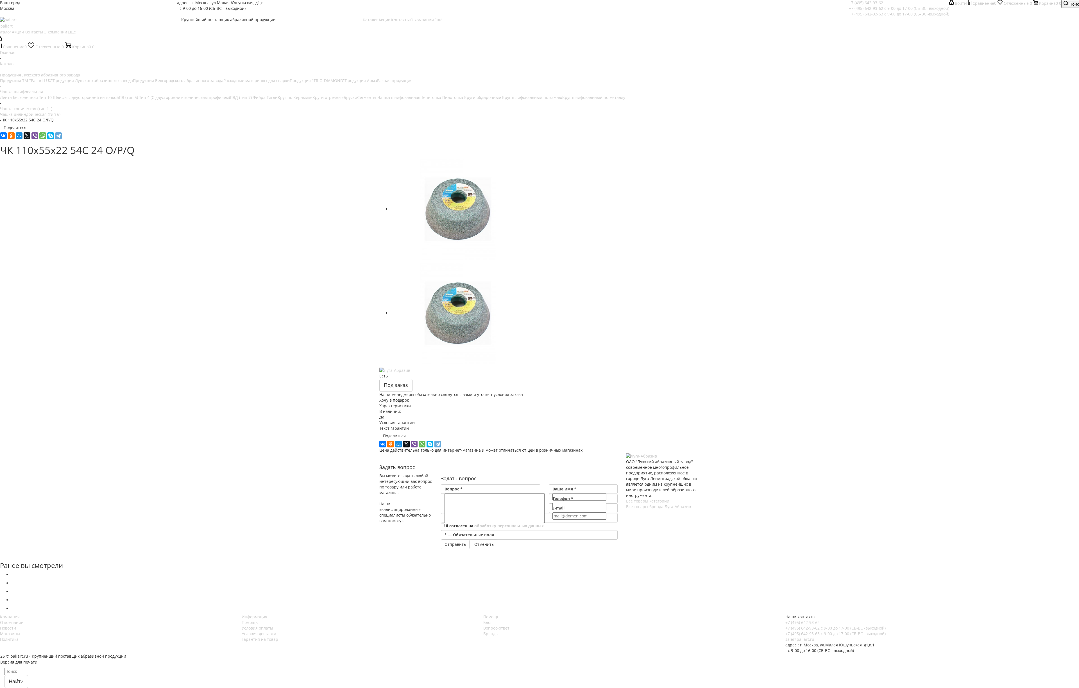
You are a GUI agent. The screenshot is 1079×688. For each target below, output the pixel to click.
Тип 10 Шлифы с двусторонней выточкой (79, 97)
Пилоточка (453, 97)
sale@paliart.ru (799, 639)
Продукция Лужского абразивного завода (93, 80)
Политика (9, 639)
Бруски (350, 97)
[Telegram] (58, 135)
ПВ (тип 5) (129, 97)
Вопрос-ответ (496, 628)
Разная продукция (394, 80)
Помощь (250, 622)
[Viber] (34, 135)
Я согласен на (495, 525)
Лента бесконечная (19, 97)
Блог (487, 622)
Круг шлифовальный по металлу (593, 97)
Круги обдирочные (483, 97)
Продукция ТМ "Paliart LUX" (26, 80)
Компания (10, 616)
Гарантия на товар (260, 639)
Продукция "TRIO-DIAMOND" (317, 80)
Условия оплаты (257, 628)
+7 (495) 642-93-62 (866, 2)
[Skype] (50, 135)
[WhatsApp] (42, 135)
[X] (27, 135)
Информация (254, 616)
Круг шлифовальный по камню (532, 97)
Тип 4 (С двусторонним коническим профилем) (184, 97)
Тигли (272, 97)
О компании (12, 622)
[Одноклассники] (11, 135)
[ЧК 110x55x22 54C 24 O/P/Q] (458, 209)
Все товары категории (647, 501)
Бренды (490, 633)
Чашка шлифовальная (398, 97)
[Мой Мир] (19, 135)
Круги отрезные (328, 97)
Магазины (10, 633)
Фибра (260, 97)
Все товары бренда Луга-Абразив (658, 506)
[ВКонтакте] (3, 135)
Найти (16, 681)
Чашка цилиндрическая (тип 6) (30, 114)
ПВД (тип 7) (241, 97)
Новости (8, 628)
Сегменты (367, 97)
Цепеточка (431, 97)
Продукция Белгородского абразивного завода (178, 80)
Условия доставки (259, 633)
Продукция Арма (361, 80)
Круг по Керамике (295, 97)
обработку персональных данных (509, 525)
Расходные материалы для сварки (256, 80)
